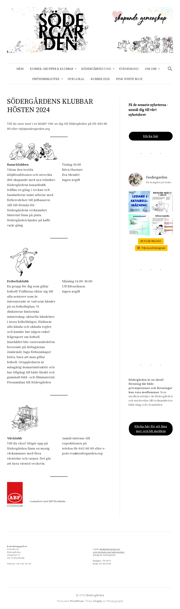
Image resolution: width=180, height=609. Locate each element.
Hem (20, 69)
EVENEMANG (129, 69)
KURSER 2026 (100, 79)
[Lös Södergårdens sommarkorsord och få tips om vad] (139, 224)
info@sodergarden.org (109, 549)
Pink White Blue (129, 79)
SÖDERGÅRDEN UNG (96, 69)
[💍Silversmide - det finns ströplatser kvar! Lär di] (162, 224)
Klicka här (150, 136)
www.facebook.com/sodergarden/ (109, 552)
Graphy (97, 601)
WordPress (76, 601)
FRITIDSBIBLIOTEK (46, 79)
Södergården (95, 595)
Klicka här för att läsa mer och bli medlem (150, 428)
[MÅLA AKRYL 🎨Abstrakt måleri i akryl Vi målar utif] (162, 201)
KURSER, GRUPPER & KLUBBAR (51, 69)
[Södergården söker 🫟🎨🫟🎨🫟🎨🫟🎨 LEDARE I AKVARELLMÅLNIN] (139, 201)
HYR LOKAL (76, 79)
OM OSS (150, 69)
